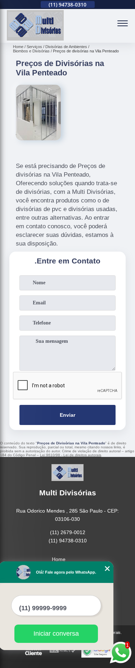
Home (59, 559)
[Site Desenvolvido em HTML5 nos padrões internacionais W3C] (62, 651)
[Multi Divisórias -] (35, 39)
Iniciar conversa (56, 633)
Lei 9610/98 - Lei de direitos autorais (70, 455)
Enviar (67, 415)
